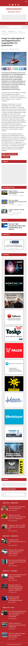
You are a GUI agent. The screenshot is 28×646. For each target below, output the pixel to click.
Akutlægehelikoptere (11, 154)
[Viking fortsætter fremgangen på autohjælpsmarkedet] (4, 598)
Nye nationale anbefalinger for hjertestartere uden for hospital (17, 562)
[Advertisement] (15, 17)
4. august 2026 (13, 618)
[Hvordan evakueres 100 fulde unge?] (4, 211)
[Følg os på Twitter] (18, 4)
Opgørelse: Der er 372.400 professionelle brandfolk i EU (17, 527)
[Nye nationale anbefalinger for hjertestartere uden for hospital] (4, 561)
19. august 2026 (13, 520)
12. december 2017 (14, 195)
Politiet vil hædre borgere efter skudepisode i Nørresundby (17, 635)
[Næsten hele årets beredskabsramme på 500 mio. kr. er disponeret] (4, 516)
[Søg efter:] (14, 26)
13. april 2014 (13, 212)
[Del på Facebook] (2, 68)
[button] (26, 1)
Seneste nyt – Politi (8, 607)
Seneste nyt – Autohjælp (10, 571)
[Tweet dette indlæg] (5, 68)
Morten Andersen (15, 49)
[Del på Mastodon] (18, 68)
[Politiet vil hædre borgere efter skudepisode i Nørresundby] (4, 635)
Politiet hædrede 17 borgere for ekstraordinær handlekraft (17, 625)
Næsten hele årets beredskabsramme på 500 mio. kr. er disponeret (17, 516)
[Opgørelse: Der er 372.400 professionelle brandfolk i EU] (4, 526)
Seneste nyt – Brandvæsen (10, 503)
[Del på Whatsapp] (16, 68)
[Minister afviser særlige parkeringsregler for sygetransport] (4, 551)
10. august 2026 (13, 580)
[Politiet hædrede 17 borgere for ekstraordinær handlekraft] (4, 624)
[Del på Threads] (25, 68)
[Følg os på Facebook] (15, 4)
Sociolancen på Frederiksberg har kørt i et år (17, 541)
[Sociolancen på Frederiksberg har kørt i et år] (4, 541)
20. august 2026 (13, 565)
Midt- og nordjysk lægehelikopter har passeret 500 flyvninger (17, 202)
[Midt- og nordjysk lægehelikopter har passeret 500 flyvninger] (4, 202)
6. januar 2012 (13, 205)
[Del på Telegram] (20, 68)
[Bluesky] (12, 4)
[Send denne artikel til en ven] (12, 68)
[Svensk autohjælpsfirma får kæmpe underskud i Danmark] (4, 576)
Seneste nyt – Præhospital (10, 536)
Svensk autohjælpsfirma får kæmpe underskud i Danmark (17, 576)
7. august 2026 (13, 592)
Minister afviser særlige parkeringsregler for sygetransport (16, 551)
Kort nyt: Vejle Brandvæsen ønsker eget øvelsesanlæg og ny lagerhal (17, 226)
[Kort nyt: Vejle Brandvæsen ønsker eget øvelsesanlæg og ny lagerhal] (4, 225)
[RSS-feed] (9, 4)
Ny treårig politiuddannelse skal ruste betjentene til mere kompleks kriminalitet (17, 613)
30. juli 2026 (12, 628)
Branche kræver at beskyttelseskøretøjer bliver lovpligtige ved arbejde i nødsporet (16, 587)
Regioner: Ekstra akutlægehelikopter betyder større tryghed (16, 192)
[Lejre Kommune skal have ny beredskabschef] (4, 508)
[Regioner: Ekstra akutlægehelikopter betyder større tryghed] (4, 192)
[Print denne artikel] (14, 68)
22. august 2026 (13, 545)
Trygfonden (6, 157)
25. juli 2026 (12, 639)
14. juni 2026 (12, 602)
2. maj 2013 (6, 49)
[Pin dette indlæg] (9, 68)
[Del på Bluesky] (23, 68)
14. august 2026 (13, 530)
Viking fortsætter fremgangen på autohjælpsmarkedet (15, 598)
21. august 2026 (13, 510)
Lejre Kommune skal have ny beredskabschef (17, 507)
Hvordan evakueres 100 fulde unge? (16, 210)
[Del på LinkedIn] (7, 68)
